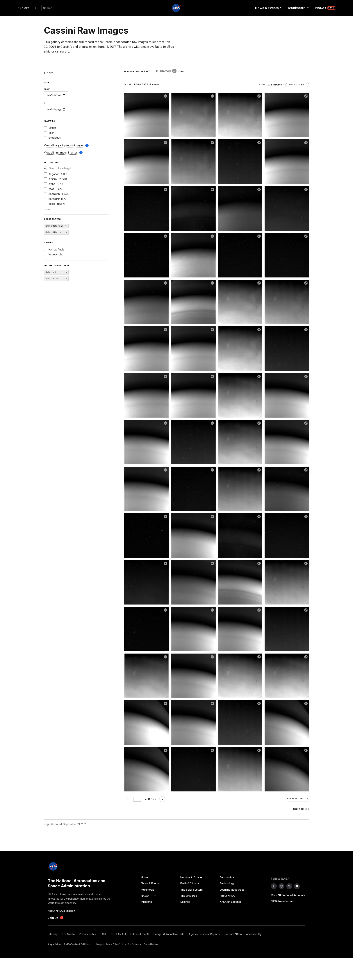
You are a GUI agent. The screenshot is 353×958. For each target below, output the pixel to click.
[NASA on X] (289, 886)
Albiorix (53, 179)
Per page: (294, 84)
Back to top (301, 809)
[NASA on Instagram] (281, 886)
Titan (51, 132)
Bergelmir (54, 198)
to (45, 103)
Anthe (52, 183)
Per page (292, 798)
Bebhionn (54, 193)
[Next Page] (162, 799)
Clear (181, 71)
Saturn (52, 127)
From (47, 89)
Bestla (52, 203)
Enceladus (55, 137)
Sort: (262, 84)
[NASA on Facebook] (274, 886)
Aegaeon (54, 174)
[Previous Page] (127, 799)
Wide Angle (55, 254)
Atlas (51, 188)
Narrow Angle (57, 249)
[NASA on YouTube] (297, 886)
